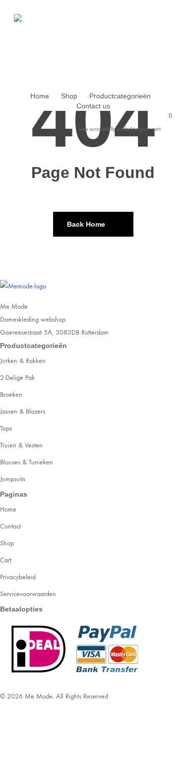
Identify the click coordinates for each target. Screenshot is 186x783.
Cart (5, 560)
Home (8, 509)
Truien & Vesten (21, 445)
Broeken (11, 394)
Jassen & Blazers (22, 411)
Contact (10, 526)
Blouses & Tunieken (26, 462)
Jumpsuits (12, 479)
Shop (7, 543)
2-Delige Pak (17, 377)
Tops (6, 428)
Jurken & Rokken (23, 360)
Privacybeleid (18, 577)
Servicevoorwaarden (28, 594)
